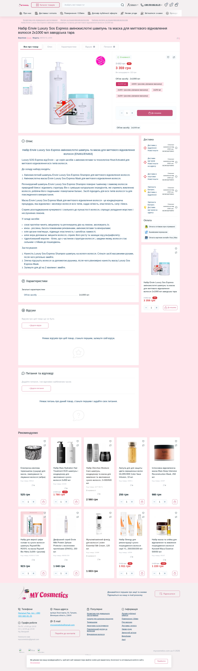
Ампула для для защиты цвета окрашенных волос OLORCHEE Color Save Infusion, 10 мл (131, 472)
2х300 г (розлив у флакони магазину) (133, 90)
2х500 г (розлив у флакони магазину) (147, 84)
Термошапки (92, 622)
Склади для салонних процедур (100, 619)
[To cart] (43, 501)
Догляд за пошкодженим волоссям (74, 20)
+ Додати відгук (35, 325)
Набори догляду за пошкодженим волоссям (110, 20)
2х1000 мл (122, 84)
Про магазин (127, 622)
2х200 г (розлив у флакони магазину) (133, 96)
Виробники (126, 636)
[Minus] (121, 113)
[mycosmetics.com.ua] (57, 593)
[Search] (122, 4)
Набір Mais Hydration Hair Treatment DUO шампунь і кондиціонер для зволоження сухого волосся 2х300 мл (65, 474)
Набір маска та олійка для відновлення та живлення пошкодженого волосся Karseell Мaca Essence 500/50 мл (164, 545)
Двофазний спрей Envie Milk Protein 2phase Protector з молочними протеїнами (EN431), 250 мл (65, 545)
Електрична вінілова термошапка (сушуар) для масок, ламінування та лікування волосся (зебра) (33, 472)
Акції (124, 640)
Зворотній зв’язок (129, 633)
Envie (29, 38)
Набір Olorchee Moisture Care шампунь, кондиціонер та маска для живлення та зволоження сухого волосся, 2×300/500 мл (99, 475)
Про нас (27, 13)
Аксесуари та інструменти (97, 626)
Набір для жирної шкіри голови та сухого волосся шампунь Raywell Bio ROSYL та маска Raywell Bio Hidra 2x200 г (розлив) (33, 545)
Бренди (173, 13)
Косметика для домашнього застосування (40, 20)
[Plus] (132, 113)
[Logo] (23, 5)
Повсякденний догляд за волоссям (97, 630)
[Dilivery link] (176, 148)
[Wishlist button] (168, 57)
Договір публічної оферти (104, 13)
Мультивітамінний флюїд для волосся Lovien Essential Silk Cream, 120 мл (98, 544)
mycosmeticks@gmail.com (62, 625)
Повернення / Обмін (74, 13)
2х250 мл (157, 90)
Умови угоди (131, 13)
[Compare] (45, 445)
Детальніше (35, 663)
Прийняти (161, 661)
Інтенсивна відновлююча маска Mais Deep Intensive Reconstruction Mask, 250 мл (164, 472)
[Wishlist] (45, 441)
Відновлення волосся (96, 634)
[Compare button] (174, 57)
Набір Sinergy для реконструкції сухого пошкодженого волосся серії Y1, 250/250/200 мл (130, 544)
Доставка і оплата (48, 13)
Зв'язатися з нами (153, 13)
